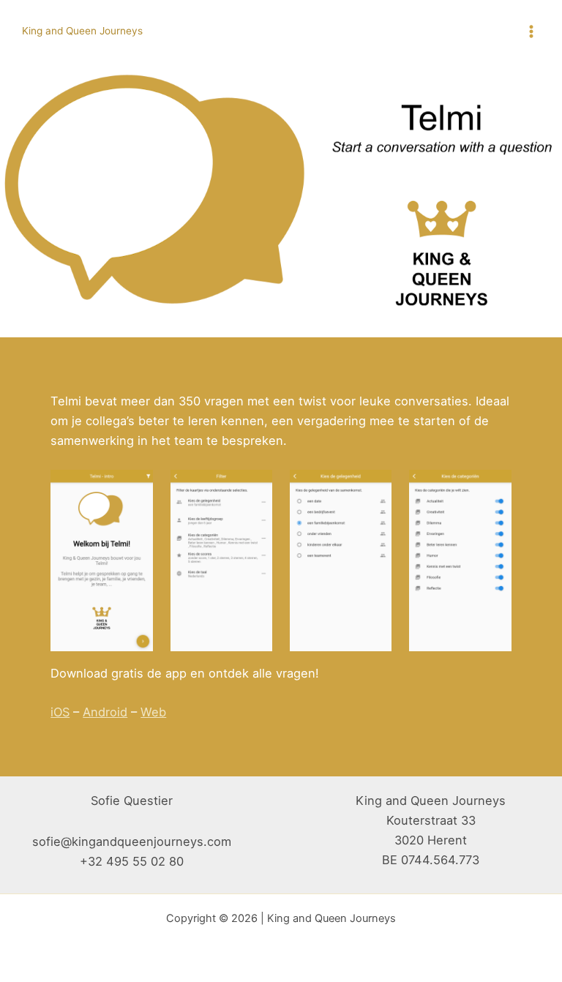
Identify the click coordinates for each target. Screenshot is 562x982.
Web (153, 712)
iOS (60, 712)
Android (105, 712)
